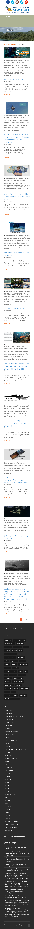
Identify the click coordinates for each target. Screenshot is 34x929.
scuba (17, 70)
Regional (7, 785)
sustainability (15, 72)
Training (7, 815)
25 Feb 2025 (8, 257)
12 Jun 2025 (8, 81)
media (7, 761)
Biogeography (9, 719)
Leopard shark (14, 67)
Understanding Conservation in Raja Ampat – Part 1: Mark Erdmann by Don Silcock (16, 366)
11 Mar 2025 (8, 201)
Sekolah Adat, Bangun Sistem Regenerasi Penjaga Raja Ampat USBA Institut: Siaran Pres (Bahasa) (17, 859)
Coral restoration (10, 734)
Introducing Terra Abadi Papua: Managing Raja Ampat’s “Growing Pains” (17, 869)
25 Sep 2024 (8, 601)
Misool (9, 69)
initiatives (7, 67)
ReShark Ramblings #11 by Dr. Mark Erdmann (15, 848)
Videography (8, 830)
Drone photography (11, 740)
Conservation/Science (11, 731)
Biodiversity (8, 713)
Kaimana (14, 664)
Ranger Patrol (9, 779)
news (16, 69)
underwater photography (11, 73)
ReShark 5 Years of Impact (15, 79)
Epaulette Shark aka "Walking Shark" (15, 749)
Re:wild (7, 782)
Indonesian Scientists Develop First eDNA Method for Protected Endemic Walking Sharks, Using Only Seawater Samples (17, 909)
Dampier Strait (13, 520)
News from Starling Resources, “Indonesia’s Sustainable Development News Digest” (16, 891)
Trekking (7, 818)
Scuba (7, 797)
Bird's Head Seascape (10, 44)
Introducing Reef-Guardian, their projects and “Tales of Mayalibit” (17, 915)
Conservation (22, 60)
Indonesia (24, 65)
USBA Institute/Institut (11, 827)
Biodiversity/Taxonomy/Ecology (14, 716)
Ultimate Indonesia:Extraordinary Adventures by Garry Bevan (16, 480)
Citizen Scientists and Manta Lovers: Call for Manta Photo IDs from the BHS (17, 896)
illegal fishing (16, 65)
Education (8, 746)
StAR (6, 803)
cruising (26, 647)
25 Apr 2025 (8, 144)
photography (11, 124)
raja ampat (7, 70)
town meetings (24, 688)
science (15, 681)
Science (13, 70)
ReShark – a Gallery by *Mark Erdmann (16, 537)
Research (7, 788)
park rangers (22, 353)
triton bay (21, 127)
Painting (7, 773)
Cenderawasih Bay (23, 405)
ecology (6, 64)
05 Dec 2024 (8, 428)
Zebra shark (7, 75)
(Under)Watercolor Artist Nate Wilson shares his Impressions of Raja (17, 197)
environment (7, 65)
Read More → (8, 94)
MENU (8, 16)
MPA (13, 69)
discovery (12, 62)
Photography (9, 776)
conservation (20, 643)
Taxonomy (8, 806)
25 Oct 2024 (8, 484)
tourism (22, 72)
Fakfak (6, 661)
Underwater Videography (12, 824)
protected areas (23, 69)
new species (14, 353)
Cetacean (8, 728)
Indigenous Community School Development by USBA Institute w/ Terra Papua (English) (17, 853)
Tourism (7, 812)
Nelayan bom (9, 767)
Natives (7, 764)
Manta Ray (7, 122)
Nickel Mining (9, 770)
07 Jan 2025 (8, 371)
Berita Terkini (8, 640)
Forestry (7, 752)
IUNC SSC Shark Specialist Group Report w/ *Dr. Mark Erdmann (16, 423)
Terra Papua (8, 809)
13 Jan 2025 (8, 310)
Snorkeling (8, 800)
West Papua (23, 73)
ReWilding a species (11, 794)
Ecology (7, 743)
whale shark (7, 130)
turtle (28, 470)
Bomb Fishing (9, 725)
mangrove (7, 668)
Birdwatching (9, 722)
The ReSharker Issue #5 (14, 308)
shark (21, 70)
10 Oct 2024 (8, 540)
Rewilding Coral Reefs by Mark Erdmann (17, 254)
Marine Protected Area (17, 122)
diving (23, 62)
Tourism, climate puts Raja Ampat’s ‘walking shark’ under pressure (15, 865)
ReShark (7, 791)
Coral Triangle (16, 406)
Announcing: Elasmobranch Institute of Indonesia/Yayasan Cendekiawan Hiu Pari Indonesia (17, 138)
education (12, 64)
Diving (7, 737)
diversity (18, 62)
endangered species (21, 64)
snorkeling (7, 72)
